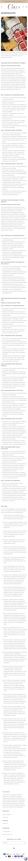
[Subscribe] (23, 842)
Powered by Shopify (18, 858)
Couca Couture (12, 858)
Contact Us (5, 823)
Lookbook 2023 (6, 831)
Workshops (5, 820)
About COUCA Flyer (7, 834)
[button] (1, 6)
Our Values (5, 817)
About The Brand (7, 814)
